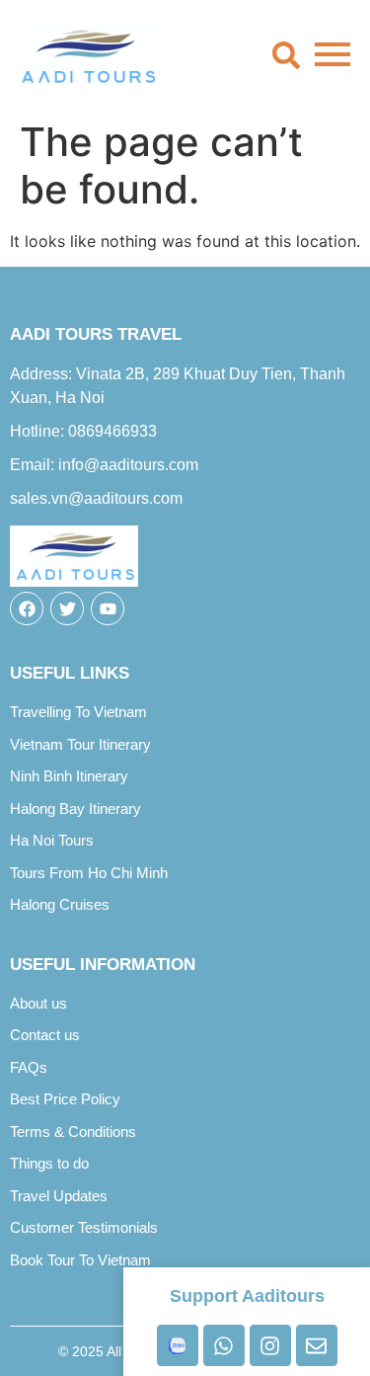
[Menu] (332, 55)
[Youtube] (107, 608)
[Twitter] (67, 608)
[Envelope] (316, 1345)
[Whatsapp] (224, 1345)
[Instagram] (270, 1345)
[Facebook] (26, 608)
